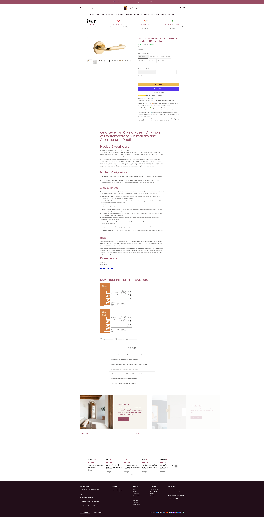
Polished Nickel (143, 65)
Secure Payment (133, 339)
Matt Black (142, 61)
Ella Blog (163, 14)
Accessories (129, 14)
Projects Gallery (155, 14)
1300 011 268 (171, 14)
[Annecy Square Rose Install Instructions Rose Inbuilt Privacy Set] (116, 310)
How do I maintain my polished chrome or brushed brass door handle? (130, 364)
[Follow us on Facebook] (114, 490)
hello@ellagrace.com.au (178, 495)
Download (123, 419)
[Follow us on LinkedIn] (121, 490)
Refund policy (153, 491)
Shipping (152, 493)
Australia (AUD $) (84, 512)
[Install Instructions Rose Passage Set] (116, 284)
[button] (88, 466)
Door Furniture (100, 14)
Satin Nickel (153, 65)
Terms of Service (154, 489)
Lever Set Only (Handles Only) (146, 72)
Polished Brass (151, 61)
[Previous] (184, 410)
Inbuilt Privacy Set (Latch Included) (166, 72)
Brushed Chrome (154, 56)
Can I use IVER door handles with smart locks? (123, 383)
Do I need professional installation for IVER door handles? (126, 374)
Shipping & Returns (108, 339)
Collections (136, 493)
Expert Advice (136, 504)
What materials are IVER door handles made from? (125, 369)
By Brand (92, 14)
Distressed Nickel (165, 56)
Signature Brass (163, 65)
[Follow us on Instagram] (117, 490)
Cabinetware (109, 14)
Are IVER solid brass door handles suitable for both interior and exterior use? (131, 355)
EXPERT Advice (138, 14)
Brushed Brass (143, 56)
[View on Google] (90, 470)
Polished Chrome (162, 61)
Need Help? (121, 339)
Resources (146, 14)
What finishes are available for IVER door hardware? (125, 359)
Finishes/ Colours (119, 14)
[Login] (180, 8)
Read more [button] (109, 469)
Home (81, 35)
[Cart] (183, 8)
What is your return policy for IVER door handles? (124, 378)
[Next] (184, 414)
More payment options (158, 92)
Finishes (135, 491)
